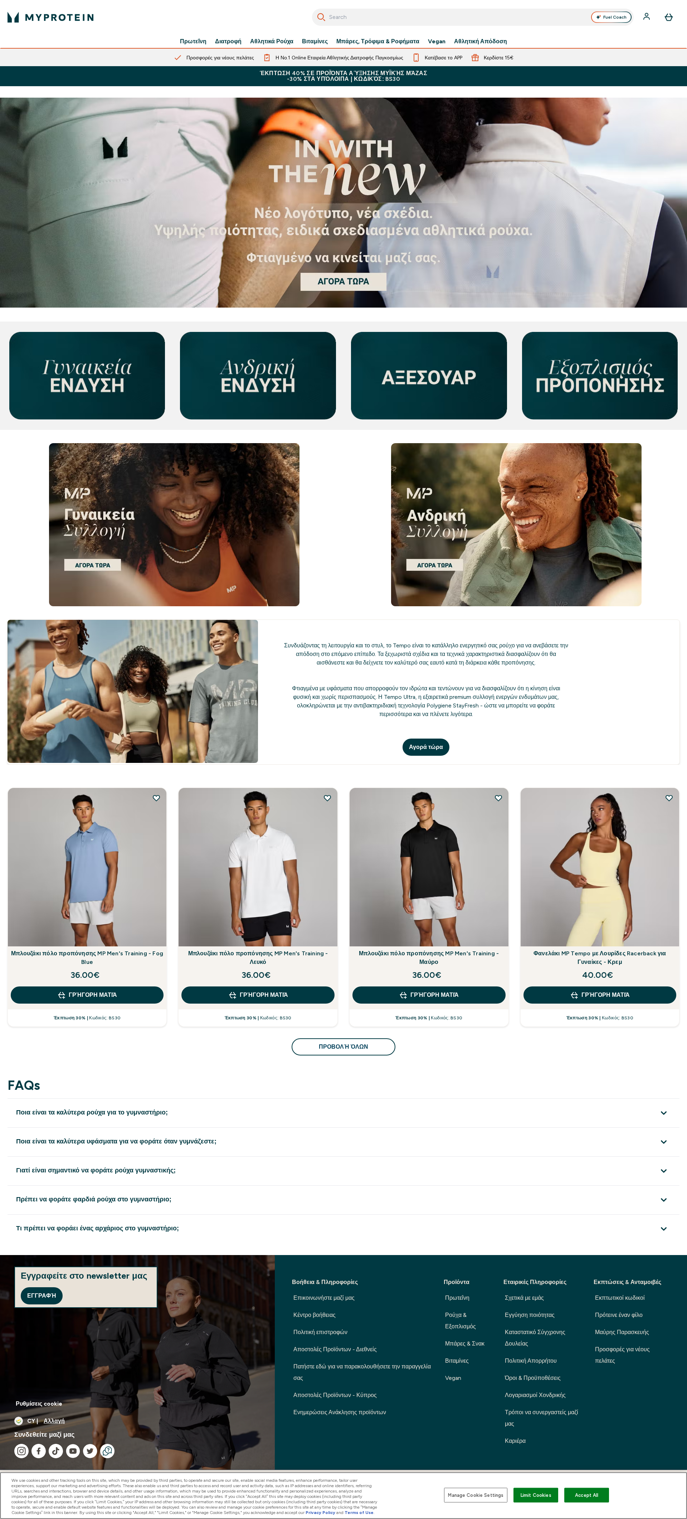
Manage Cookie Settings (475, 1495)
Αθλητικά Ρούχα (271, 41)
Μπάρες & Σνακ (464, 1344)
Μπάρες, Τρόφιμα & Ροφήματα (377, 41)
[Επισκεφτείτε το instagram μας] (21, 1451)
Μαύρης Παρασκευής (622, 1332)
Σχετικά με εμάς (524, 1298)
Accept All (586, 1495)
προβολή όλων (343, 1047)
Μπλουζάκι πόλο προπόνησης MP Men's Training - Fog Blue (87, 957)
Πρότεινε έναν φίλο (619, 1315)
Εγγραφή (41, 1296)
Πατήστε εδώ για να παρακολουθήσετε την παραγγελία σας (362, 1372)
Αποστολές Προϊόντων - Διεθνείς (335, 1349)
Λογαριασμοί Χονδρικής (535, 1395)
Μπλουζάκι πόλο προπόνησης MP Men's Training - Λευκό (258, 957)
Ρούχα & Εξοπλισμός (460, 1320)
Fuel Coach (615, 17)
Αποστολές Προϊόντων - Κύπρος (335, 1395)
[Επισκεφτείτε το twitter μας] (90, 1451)
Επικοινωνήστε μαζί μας (324, 1298)
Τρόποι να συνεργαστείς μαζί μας (541, 1418)
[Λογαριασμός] (647, 17)
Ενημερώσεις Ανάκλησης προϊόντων (339, 1412)
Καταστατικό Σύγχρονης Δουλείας (535, 1338)
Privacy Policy (320, 1512)
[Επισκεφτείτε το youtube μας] (73, 1451)
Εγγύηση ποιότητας (530, 1315)
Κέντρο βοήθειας (314, 1315)
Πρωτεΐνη (193, 41)
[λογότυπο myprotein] (50, 17)
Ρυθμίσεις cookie (39, 1404)
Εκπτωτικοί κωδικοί (620, 1298)
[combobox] (473, 17)
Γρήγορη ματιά (93, 995)
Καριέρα (515, 1441)
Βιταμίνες (315, 41)
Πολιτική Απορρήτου (531, 1361)
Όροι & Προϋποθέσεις (533, 1378)
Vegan (436, 41)
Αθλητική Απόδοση (480, 41)
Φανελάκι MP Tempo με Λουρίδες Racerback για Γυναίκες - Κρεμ (599, 957)
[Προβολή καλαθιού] (668, 17)
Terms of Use (359, 1512)
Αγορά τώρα (426, 747)
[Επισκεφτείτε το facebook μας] (38, 1451)
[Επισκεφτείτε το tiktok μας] (56, 1451)
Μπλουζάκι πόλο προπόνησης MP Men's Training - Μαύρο (429, 957)
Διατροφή (228, 41)
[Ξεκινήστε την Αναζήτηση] (321, 17)
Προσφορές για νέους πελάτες (622, 1355)
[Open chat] (107, 1451)
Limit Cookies (536, 1495)
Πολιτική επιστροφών (320, 1332)
